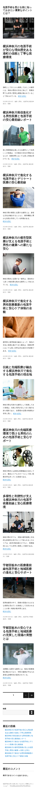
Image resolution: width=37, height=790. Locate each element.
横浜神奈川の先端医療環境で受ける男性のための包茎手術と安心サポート (17, 435)
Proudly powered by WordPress (20, 786)
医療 (9, 103)
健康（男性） (19, 101)
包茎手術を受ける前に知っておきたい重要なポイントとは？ (17, 10)
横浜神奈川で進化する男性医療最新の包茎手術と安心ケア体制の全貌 (17, 306)
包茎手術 (26, 101)
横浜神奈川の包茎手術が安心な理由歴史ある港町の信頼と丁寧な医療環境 (17, 51)
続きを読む (22, 96)
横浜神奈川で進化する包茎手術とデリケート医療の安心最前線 (17, 178)
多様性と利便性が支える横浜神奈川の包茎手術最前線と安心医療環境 (17, 501)
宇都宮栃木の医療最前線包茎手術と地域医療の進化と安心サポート (17, 568)
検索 (4, 709)
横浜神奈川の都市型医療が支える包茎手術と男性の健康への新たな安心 (17, 243)
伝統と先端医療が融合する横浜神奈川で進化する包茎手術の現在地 (17, 370)
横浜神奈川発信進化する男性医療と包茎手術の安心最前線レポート (17, 116)
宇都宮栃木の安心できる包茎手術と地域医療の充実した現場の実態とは (17, 633)
